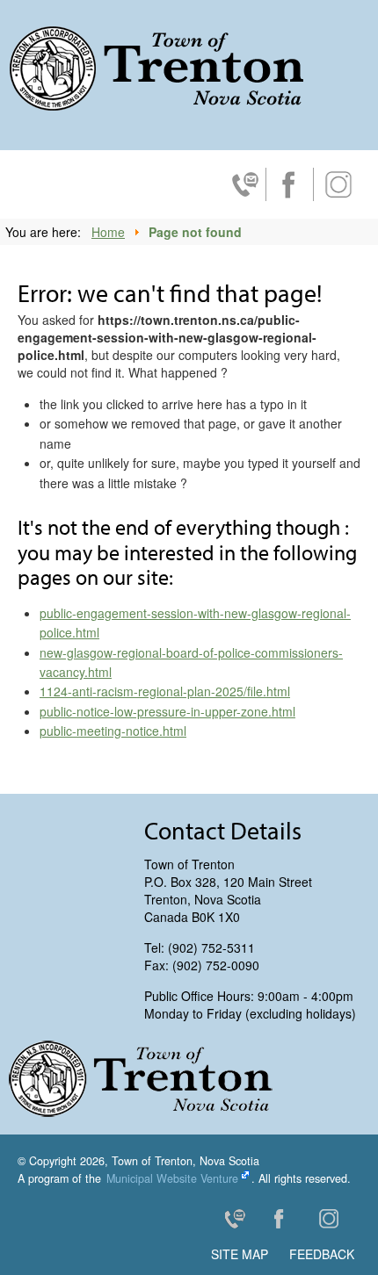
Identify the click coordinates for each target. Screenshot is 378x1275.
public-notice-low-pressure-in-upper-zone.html (167, 711)
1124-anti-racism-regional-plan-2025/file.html (165, 691)
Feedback (321, 1254)
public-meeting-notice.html (113, 730)
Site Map (239, 1254)
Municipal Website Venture (172, 1178)
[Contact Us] (241, 1222)
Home (108, 232)
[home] (156, 68)
